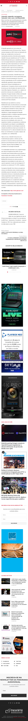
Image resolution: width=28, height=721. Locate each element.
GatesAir (4, 201)
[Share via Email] (17, 206)
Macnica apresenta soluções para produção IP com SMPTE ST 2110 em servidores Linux (18, 627)
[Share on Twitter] (14, 206)
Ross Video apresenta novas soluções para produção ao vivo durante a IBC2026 (19, 604)
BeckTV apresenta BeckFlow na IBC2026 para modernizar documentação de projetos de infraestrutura (17, 615)
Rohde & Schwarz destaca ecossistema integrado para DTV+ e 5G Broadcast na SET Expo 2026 (13, 472)
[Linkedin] (14, 1)
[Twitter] (10, 1)
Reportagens (9, 10)
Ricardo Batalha (9, 26)
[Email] (19, 703)
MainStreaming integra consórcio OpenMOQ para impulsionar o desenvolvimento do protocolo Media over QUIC (12, 445)
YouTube (10, 195)
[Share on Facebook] (12, 206)
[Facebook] (8, 703)
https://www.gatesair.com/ (16, 190)
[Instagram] (12, 1)
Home (2, 10)
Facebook (3, 195)
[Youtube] (16, 1)
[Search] (26, 6)
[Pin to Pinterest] (15, 206)
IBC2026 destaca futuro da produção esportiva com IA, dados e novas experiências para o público (13, 497)
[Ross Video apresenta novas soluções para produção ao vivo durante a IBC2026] (5, 603)
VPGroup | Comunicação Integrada (19, 717)
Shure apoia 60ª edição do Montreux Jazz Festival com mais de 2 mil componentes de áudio (18, 592)
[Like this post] (11, 206)
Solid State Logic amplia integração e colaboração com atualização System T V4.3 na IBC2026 (18, 581)
